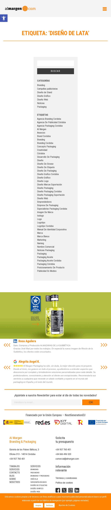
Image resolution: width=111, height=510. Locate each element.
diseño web (42, 198)
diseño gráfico (43, 177)
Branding (41, 85)
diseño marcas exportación (49, 184)
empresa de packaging (47, 205)
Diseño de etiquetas (38, 485)
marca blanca (43, 236)
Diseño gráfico (36, 488)
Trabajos (14, 466)
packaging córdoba (46, 264)
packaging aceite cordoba (49, 260)
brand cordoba (44, 136)
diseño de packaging (47, 170)
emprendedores (44, 201)
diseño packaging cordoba (49, 191)
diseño (40, 160)
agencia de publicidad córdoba (51, 122)
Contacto (14, 472)
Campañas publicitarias (47, 88)
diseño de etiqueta (45, 167)
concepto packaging (46, 146)
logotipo (41, 222)
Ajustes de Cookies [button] (67, 505)
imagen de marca (45, 212)
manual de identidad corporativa (51, 229)
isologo (40, 215)
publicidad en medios (47, 271)
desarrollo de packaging (48, 157)
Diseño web (35, 492)
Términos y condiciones (66, 478)
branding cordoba (45, 143)
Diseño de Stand (44, 92)
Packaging (42, 106)
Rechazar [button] (49, 505)
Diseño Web (42, 99)
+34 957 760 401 (17, 458)
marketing (41, 240)
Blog (11, 475)
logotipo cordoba (45, 226)
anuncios (41, 132)
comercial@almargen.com (67, 458)
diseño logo (43, 181)
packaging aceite (45, 257)
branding (41, 139)
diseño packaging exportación (51, 195)
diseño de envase (45, 163)
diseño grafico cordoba (48, 174)
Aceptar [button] (38, 505)
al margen (41, 129)
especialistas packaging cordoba (52, 208)
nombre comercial (45, 246)
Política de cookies (64, 482)
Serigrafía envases (38, 482)
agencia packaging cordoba (50, 125)
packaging (42, 253)
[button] (4, 18)
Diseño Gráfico (43, 96)
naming (40, 243)
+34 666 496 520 (63, 454)
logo (39, 219)
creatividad (42, 150)
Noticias (41, 103)
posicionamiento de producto (50, 267)
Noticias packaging (45, 250)
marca (40, 233)
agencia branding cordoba (49, 119)
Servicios (14, 469)
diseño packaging (45, 188)
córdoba (41, 153)
